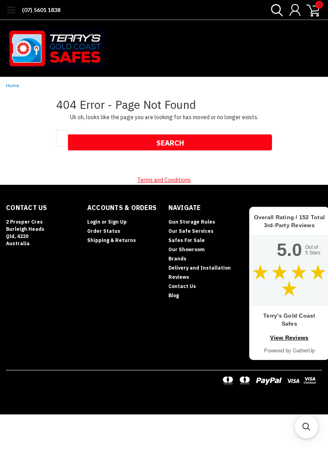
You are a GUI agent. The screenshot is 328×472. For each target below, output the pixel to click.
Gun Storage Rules (191, 222)
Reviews (178, 277)
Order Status (103, 231)
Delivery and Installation (199, 268)
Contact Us (182, 286)
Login (93, 222)
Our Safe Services (191, 231)
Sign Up (117, 222)
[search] (275, 10)
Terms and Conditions (164, 180)
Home (12, 85)
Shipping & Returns (111, 240)
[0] (310, 10)
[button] (306, 426)
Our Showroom (186, 249)
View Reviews (289, 337)
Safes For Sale (186, 240)
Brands (177, 259)
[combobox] (62, 138)
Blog (173, 295)
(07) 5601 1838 (41, 9)
